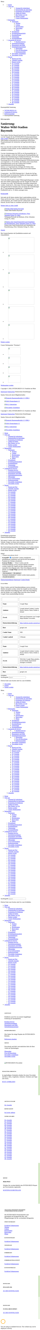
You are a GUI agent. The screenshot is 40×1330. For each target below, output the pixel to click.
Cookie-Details (25, 580)
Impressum (4, 392)
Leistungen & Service (10, 112)
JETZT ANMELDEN (8, 1081)
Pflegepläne (11, 477)
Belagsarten (7, 448)
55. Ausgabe (12, 505)
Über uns (7, 435)
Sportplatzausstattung (14, 472)
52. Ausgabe (12, 510)
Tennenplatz (11, 465)
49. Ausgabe (12, 515)
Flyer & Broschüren (14, 478)
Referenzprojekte (9, 114)
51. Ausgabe (12, 512)
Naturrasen (11, 450)
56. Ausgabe (12, 504)
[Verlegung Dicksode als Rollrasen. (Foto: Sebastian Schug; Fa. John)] (20, 215)
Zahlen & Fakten (13, 441)
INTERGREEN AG (10, 110)
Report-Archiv (12, 490)
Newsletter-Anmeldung (15, 482)
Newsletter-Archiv (13, 483)
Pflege (14, 458)
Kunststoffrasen (12, 463)
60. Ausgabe (12, 497)
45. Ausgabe (12, 522)
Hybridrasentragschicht (15, 461)
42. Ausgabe (12, 527)
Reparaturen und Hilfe (14, 473)
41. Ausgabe (12, 529)
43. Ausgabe (12, 525)
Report (6, 485)
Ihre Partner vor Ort (14, 443)
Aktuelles (7, 532)
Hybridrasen (11, 460)
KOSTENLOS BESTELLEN (12, 1190)
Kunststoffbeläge (13, 467)
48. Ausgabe (12, 517)
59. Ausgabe (12, 499)
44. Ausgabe (12, 524)
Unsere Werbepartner (14, 446)
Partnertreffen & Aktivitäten (16, 438)
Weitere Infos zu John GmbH (9, 205)
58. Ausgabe (12, 500)
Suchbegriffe (4, 677)
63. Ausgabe (12, 492)
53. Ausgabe (12, 509)
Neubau (14, 451)
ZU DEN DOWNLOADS (11, 1291)
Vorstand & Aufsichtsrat (15, 436)
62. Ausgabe (12, 493)
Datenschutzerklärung (7, 580)
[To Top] (3, 1323)
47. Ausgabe (12, 519)
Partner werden (12, 445)
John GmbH (4, 138)
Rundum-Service (13, 470)
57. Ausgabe (12, 502)
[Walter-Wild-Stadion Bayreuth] (14, 209)
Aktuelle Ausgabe (13, 488)
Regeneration (16, 455)
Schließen (4, 675)
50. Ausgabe (12, 514)
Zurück (3, 230)
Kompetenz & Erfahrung (15, 440)
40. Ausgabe (12, 531)
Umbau (14, 453)
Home (6, 433)
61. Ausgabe (12, 495)
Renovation (15, 456)
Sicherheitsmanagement (15, 475)
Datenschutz (11, 392)
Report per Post (12, 487)
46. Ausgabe (12, 520)
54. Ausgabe (12, 507)
